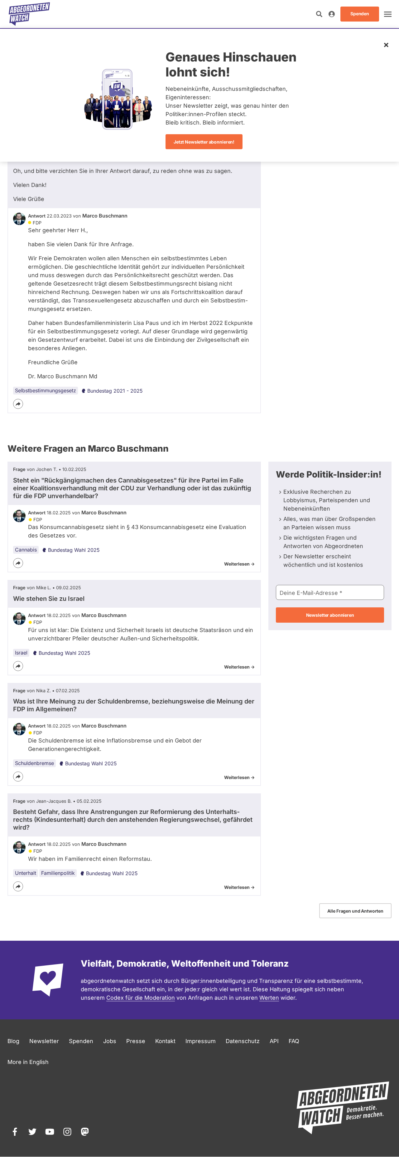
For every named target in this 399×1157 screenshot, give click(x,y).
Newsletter (44, 1041)
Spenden (81, 1041)
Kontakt (165, 1041)
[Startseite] (29, 14)
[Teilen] (18, 404)
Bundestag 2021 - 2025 (115, 391)
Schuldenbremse (34, 763)
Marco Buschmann (104, 216)
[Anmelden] (331, 14)
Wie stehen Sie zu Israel (48, 598)
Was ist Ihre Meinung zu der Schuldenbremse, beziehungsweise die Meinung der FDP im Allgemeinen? (133, 705)
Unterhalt (25, 873)
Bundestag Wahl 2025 (74, 550)
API (274, 1041)
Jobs (109, 1041)
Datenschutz (243, 1041)
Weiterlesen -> (239, 563)
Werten (269, 997)
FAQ (294, 1041)
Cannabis (26, 550)
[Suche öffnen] (319, 14)
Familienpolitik (58, 873)
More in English (28, 1062)
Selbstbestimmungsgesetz (45, 390)
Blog (13, 1041)
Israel (21, 653)
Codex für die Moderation (140, 997)
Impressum (200, 1041)
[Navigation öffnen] (388, 14)
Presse (135, 1041)
